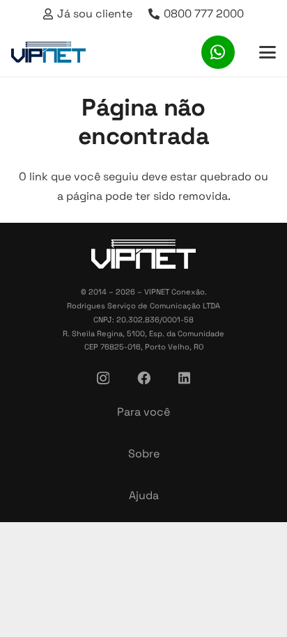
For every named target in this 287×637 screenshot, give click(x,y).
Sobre (144, 453)
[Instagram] (103, 378)
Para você (143, 411)
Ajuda (144, 495)
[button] (267, 52)
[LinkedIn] (184, 377)
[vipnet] (48, 52)
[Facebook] (143, 377)
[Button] (218, 52)
